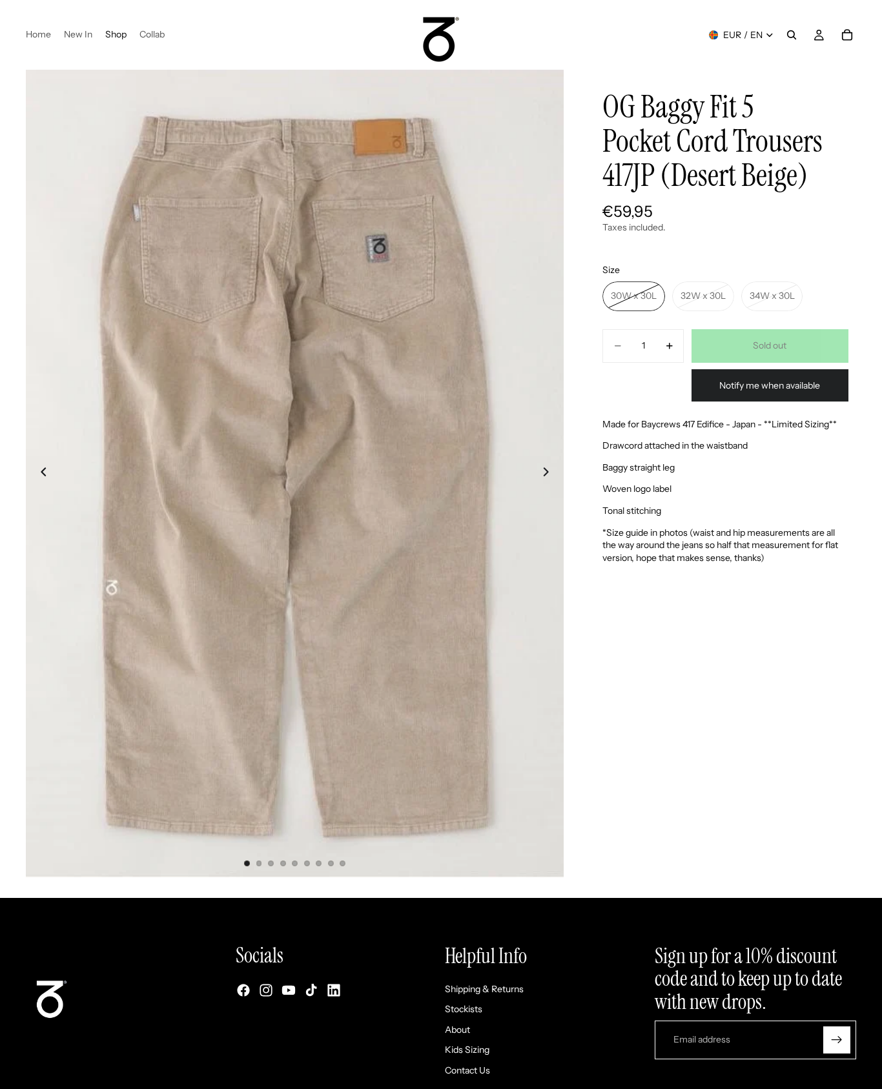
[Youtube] (288, 991)
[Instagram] (266, 991)
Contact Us (467, 1070)
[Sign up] (836, 1039)
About (457, 1029)
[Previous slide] (40, 474)
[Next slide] (549, 474)
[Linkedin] (334, 991)
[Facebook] (243, 991)
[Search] (791, 35)
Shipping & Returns (484, 989)
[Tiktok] (311, 991)
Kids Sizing (467, 1050)
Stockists (463, 1009)
